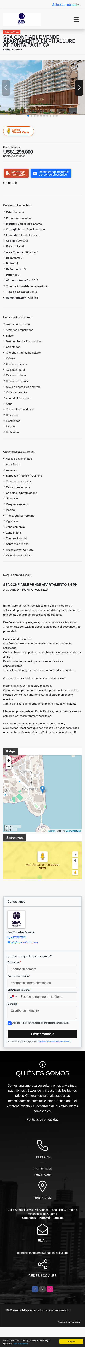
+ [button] (8, 760)
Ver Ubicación (36, 864)
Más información (21, 1343)
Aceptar (71, 1341)
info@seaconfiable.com (24, 942)
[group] (42, 88)
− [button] (8, 766)
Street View (20, 131)
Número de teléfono (19, 990)
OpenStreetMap (73, 830)
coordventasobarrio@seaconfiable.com (42, 1252)
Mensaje (13, 1004)
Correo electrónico (19, 976)
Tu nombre (14, 962)
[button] (28, 116)
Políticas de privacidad (43, 1119)
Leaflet (51, 830)
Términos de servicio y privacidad (54, 1041)
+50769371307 (42, 1169)
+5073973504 (18, 937)
